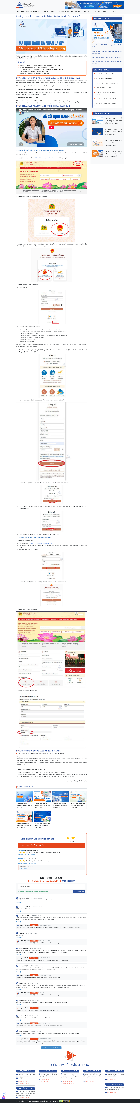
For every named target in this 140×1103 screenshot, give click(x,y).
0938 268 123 (22, 1081)
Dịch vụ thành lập (32, 11)
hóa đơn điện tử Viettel (108, 92)
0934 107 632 (89, 1081)
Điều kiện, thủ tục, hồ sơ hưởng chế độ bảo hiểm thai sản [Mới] (113, 120)
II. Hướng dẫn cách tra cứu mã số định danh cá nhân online (37, 67)
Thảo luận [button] (32, 855)
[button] (32, 845)
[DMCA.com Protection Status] (64, 1101)
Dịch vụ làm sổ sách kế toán (104, 78)
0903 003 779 (67, 1081)
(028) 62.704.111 (23, 1083)
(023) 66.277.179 (68, 1083)
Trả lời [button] (18, 902)
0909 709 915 (111, 1093)
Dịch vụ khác (76, 11)
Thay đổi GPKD (63, 11)
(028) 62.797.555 (23, 1097)
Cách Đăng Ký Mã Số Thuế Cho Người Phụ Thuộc (106, 57)
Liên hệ (113, 11)
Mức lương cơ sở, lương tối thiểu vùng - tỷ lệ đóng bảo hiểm (113, 131)
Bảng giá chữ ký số (101, 88)
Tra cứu (106, 11)
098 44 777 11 (45, 1079)
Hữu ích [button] (23, 855)
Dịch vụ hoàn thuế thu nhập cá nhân (107, 83)
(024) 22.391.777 (46, 1081)
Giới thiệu (20, 11)
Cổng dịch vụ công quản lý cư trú (44, 158)
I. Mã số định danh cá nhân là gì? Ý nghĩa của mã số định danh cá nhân (40, 65)
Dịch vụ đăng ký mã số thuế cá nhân (107, 99)
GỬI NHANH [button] (80, 891)
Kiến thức (97, 11)
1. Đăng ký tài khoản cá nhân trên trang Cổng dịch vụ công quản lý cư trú (42, 69)
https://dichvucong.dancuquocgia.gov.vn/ (40, 543)
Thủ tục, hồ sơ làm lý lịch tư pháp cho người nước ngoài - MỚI (113, 153)
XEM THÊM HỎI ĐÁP (51, 1048)
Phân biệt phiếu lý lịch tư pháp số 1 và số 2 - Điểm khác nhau (113, 142)
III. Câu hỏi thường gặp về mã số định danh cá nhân (34, 73)
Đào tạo (87, 11)
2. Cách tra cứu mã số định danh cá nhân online (34, 71)
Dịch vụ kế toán (48, 11)
